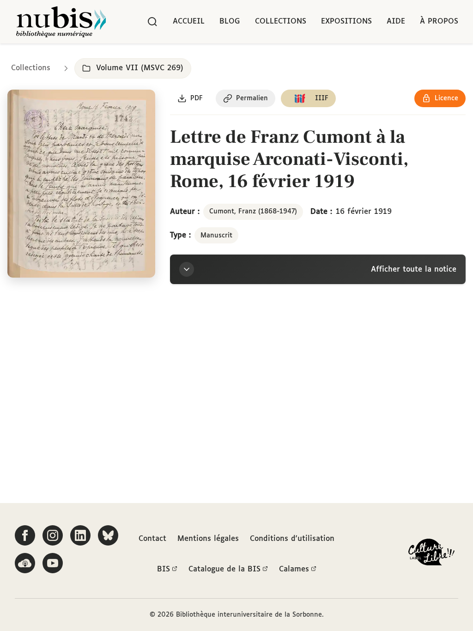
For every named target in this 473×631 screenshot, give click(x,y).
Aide (396, 21)
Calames (294, 569)
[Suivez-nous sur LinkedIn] (80, 535)
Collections (280, 21)
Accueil (189, 21)
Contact (152, 539)
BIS (163, 569)
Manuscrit (216, 235)
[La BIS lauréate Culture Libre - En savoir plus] (431, 554)
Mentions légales (208, 539)
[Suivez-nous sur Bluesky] (108, 535)
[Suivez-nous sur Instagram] (52, 535)
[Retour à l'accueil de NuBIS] (61, 22)
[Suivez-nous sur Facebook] (25, 535)
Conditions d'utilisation (292, 539)
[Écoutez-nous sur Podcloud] (25, 563)
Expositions (346, 21)
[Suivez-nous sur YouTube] (52, 563)
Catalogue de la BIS (224, 569)
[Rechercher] (152, 21)
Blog (229, 21)
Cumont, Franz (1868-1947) (253, 211)
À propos (439, 21)
